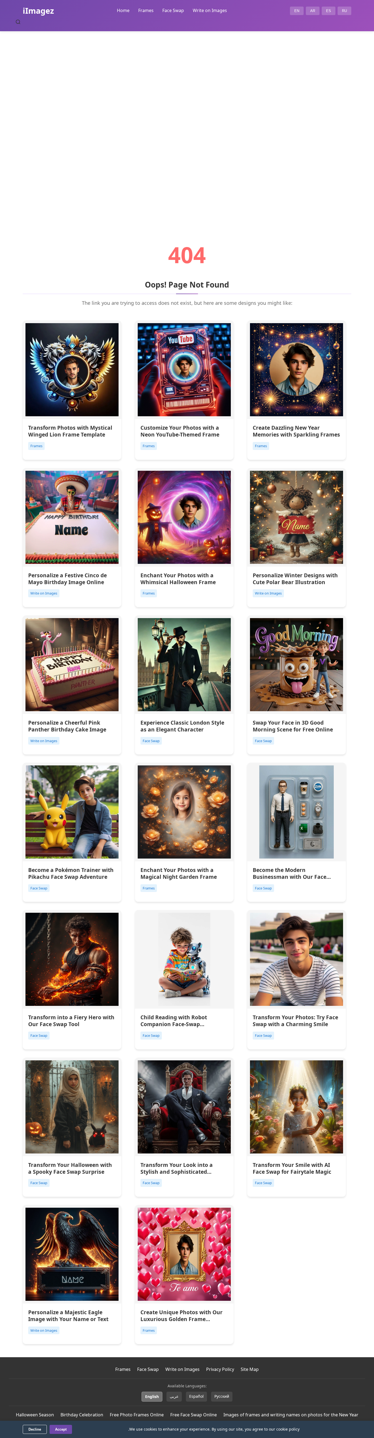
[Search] (18, 22)
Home (123, 10)
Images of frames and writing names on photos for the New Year (290, 1415)
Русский (221, 1396)
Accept (61, 1429)
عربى (174, 1396)
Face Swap (173, 10)
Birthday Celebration (82, 1415)
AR (312, 11)
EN (296, 11)
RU (344, 11)
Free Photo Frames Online (137, 1415)
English (152, 1396)
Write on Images (210, 10)
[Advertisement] (187, 122)
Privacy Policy (220, 1369)
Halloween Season (35, 1415)
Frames (146, 10)
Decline (34, 1429)
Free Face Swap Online (193, 1415)
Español (196, 1396)
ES (328, 11)
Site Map (250, 1369)
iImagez (38, 10)
